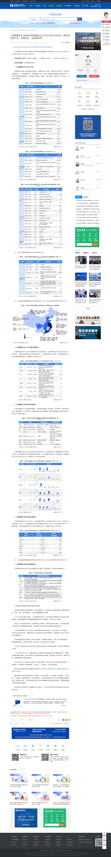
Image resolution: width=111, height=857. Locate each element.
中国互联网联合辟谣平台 (68, 853)
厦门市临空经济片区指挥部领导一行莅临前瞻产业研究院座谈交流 (95, 284)
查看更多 (88, 308)
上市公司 (23, 723)
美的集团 (56, 58)
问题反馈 (70, 850)
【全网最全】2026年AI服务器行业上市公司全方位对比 (90, 200)
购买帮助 (25, 836)
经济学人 (28, 30)
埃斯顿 (16, 662)
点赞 (96, 71)
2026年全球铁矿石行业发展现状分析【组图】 (87, 206)
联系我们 (47, 850)
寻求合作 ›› (67, 723)
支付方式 (36, 839)
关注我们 (104, 838)
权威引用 (94, 253)
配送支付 (36, 836)
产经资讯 (38, 6)
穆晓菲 (82, 148)
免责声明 (58, 850)
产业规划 (77, 6)
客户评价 (25, 842)
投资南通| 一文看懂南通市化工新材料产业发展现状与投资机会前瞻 (93, 209)
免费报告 (59, 6)
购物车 (87, 1)
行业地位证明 (32, 1)
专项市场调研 (25, 1)
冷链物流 (32, 23)
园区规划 (58, 842)
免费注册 (99, 1)
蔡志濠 (82, 180)
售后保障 (47, 836)
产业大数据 (68, 6)
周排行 (79, 197)
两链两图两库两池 (51, 23)
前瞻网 (11, 1)
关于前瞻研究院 (15, 839)
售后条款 (47, 839)
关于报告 (13, 845)
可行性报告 (69, 839)
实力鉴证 (25, 839)
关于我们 (41, 850)
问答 (44, 6)
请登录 (83, 1)
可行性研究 (17, 1)
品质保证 (47, 842)
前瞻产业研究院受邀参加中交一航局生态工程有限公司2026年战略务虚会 (95, 268)
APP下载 (85, 6)
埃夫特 (16, 653)
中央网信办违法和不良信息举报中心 (81, 853)
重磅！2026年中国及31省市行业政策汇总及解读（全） (18, 803)
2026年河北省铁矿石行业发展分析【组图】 (87, 214)
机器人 (18, 74)
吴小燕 (82, 156)
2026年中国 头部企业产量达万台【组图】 (40, 803)
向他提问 (82, 76)
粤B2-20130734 (81, 855)
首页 (31, 6)
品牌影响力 (86, 253)
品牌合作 (53, 850)
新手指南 (14, 836)
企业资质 (25, 845)
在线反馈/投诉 (60, 853)
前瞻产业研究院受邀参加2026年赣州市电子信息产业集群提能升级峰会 (81, 284)
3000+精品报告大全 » (75, 23)
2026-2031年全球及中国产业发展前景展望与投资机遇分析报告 (32, 47)
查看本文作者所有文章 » (82, 80)
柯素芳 (82, 172)
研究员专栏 (33, 30)
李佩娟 (82, 164)
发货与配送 (36, 842)
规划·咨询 (59, 836)
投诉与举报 (47, 845)
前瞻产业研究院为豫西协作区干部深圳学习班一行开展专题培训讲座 (95, 301)
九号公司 (17, 617)
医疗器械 (43, 23)
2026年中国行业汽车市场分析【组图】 (18, 785)
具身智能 (16, 723)
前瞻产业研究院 (21, 30)
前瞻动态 (77, 253)
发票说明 (36, 845)
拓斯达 (16, 646)
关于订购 (13, 842)
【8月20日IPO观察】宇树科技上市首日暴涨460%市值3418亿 (91, 223)
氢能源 (37, 23)
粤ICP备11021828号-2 (61, 855)
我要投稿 (30, 719)
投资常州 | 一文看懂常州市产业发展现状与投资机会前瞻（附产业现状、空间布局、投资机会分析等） (61, 805)
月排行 (86, 197)
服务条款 (64, 850)
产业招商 (58, 845)
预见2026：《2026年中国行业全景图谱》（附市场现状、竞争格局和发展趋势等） (61, 786)
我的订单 (93, 1)
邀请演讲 (94, 76)
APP (104, 833)
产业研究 (51, 6)
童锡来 (14, 42)
